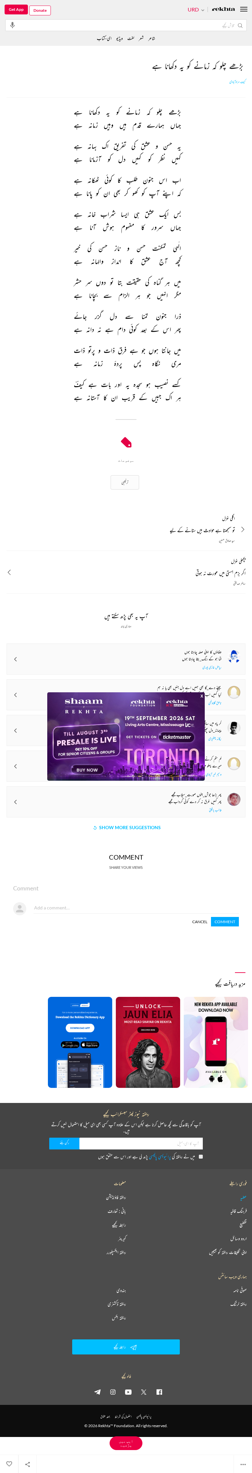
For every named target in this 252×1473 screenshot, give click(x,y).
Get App (16, 9)
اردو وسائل (238, 1238)
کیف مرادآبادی (237, 82)
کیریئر (122, 1238)
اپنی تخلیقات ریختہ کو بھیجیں (228, 1252)
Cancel (199, 921)
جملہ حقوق (105, 1416)
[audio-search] (12, 25)
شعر (141, 38)
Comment (225, 921)
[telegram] (97, 1392)
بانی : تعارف (117, 1211)
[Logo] (223, 9)
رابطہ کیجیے (119, 1224)
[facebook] (159, 1392)
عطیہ (243, 1197)
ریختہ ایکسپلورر (116, 1252)
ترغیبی (124, 482)
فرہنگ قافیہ (238, 1211)
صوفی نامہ (240, 1290)
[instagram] (113, 1392)
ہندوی (121, 1290)
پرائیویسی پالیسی (160, 1156)
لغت (130, 38)
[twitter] (143, 1392)
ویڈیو (119, 38)
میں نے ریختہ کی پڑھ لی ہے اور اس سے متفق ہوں (146, 1156)
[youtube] (128, 1392)
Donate (40, 10)
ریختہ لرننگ (238, 1304)
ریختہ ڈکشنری (117, 1304)
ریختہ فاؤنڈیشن (116, 1197)
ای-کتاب (104, 38)
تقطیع (243, 1224)
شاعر (151, 38)
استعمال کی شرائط (123, 1416)
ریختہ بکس (119, 1317)
